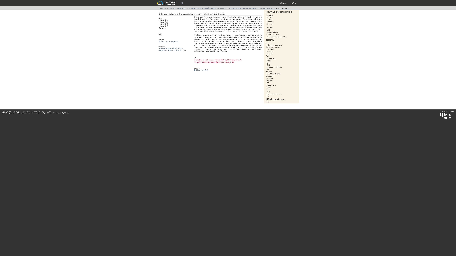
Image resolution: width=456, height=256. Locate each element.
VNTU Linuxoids (50, 113)
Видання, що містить (274, 67)
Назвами (269, 51)
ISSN (268, 65)
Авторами (270, 49)
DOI (267, 69)
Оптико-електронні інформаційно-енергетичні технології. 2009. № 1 (251, 8)
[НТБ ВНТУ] (445, 115)
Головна (163, 8)
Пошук (269, 17)
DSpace (66, 113)
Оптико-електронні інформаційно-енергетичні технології (207, 8)
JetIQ (268, 30)
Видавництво (271, 58)
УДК (267, 63)
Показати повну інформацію (169, 41)
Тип (267, 56)
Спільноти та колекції (274, 45)
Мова (268, 60)
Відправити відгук (25, 111)
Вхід (267, 102)
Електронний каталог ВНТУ (276, 37)
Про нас (269, 24)
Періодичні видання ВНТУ (177, 8)
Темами (269, 54)
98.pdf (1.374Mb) (202, 70)
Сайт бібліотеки (272, 32)
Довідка (269, 19)
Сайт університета (273, 34)
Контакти (269, 22)
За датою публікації (273, 47)
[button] (282, 3)
